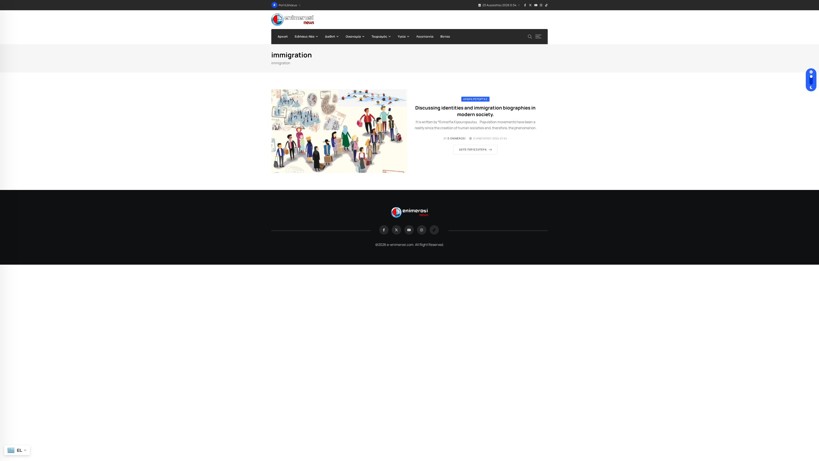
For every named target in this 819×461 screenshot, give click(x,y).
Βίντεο (445, 36)
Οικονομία (353, 36)
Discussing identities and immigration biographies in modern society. (475, 111)
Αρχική (283, 36)
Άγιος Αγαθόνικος (318, 5)
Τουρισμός (379, 36)
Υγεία (402, 36)
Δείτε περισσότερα (473, 149)
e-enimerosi (457, 138)
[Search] (530, 36)
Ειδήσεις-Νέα (304, 36)
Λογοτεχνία (424, 36)
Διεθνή (330, 36)
